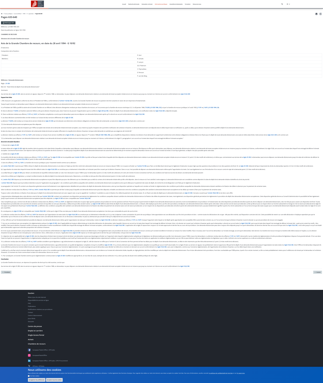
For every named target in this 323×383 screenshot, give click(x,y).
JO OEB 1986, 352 (155, 107)
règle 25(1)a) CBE (103, 111)
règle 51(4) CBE (160, 111)
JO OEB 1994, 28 (213, 107)
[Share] (320, 13)
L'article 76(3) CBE (8, 166)
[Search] (282, 4)
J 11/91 (199, 107)
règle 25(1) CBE (123, 121)
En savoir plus (241, 373)
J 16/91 (205, 107)
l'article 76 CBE (79, 157)
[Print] (316, 13)
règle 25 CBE (69, 118)
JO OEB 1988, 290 (104, 135)
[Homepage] (2, 14)
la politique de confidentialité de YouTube (221, 373)
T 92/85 (147, 107)
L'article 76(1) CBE (8, 179)
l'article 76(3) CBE (44, 190)
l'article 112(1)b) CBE (65, 101)
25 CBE (7, 83)
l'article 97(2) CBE (21, 159)
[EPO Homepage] (37, 4)
